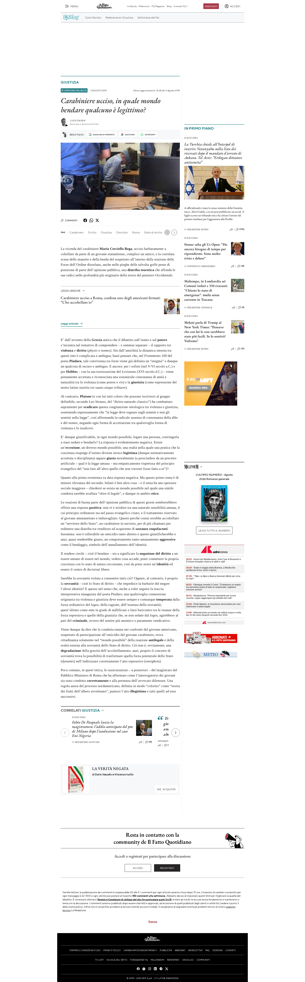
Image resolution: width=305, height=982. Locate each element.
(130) (241, 229)
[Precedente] (65, 732)
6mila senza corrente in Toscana (201, 297)
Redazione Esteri (196, 229)
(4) (243, 307)
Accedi (138, 868)
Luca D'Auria (77, 120)
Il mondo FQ (180, 6)
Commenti (71, 220)
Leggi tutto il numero (214, 530)
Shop (169, 6)
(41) (150, 742)
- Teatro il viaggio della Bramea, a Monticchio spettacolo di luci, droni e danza (210, 568)
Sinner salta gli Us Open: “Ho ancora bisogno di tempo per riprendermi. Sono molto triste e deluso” (205, 251)
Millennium (144, 6)
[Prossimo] (175, 732)
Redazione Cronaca (198, 307)
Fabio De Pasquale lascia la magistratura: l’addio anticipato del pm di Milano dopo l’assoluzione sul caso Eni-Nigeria (102, 729)
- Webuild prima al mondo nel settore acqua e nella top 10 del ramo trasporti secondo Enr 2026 (213, 613)
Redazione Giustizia (85, 742)
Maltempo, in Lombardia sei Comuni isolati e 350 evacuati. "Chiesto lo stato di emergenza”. (206, 288)
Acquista (166, 789)
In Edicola (132, 6)
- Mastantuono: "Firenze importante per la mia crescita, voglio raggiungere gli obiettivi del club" (211, 596)
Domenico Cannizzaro (199, 266)
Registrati (167, 868)
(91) (242, 348)
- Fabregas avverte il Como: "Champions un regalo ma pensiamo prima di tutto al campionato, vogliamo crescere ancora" (213, 587)
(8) (169, 745)
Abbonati (211, 6)
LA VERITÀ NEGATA (110, 768)
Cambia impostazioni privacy (140, 950)
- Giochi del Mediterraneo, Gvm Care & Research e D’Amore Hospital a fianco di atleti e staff (213, 560)
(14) (242, 266)
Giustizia (70, 82)
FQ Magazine (158, 6)
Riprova (152, 921)
